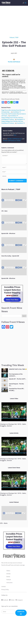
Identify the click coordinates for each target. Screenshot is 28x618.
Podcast (12, 37)
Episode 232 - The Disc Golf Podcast (12, 133)
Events (8, 576)
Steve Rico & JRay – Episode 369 (10, 256)
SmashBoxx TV (17, 112)
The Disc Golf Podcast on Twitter (12, 140)
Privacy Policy (5, 589)
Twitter (13, 600)
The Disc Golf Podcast (14, 62)
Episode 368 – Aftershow (8, 278)
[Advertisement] (14, 20)
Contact (3, 586)
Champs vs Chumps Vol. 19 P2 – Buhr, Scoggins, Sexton (13, 425)
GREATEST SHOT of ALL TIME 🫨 (18, 369)
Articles (8, 573)
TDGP (16, 37)
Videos (8, 570)
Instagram (20, 600)
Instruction (9, 582)
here (15, 135)
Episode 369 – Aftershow (8, 233)
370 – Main (4, 211)
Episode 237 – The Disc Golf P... (17, 379)
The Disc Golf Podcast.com (14, 139)
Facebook (5, 600)
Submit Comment (16, 181)
